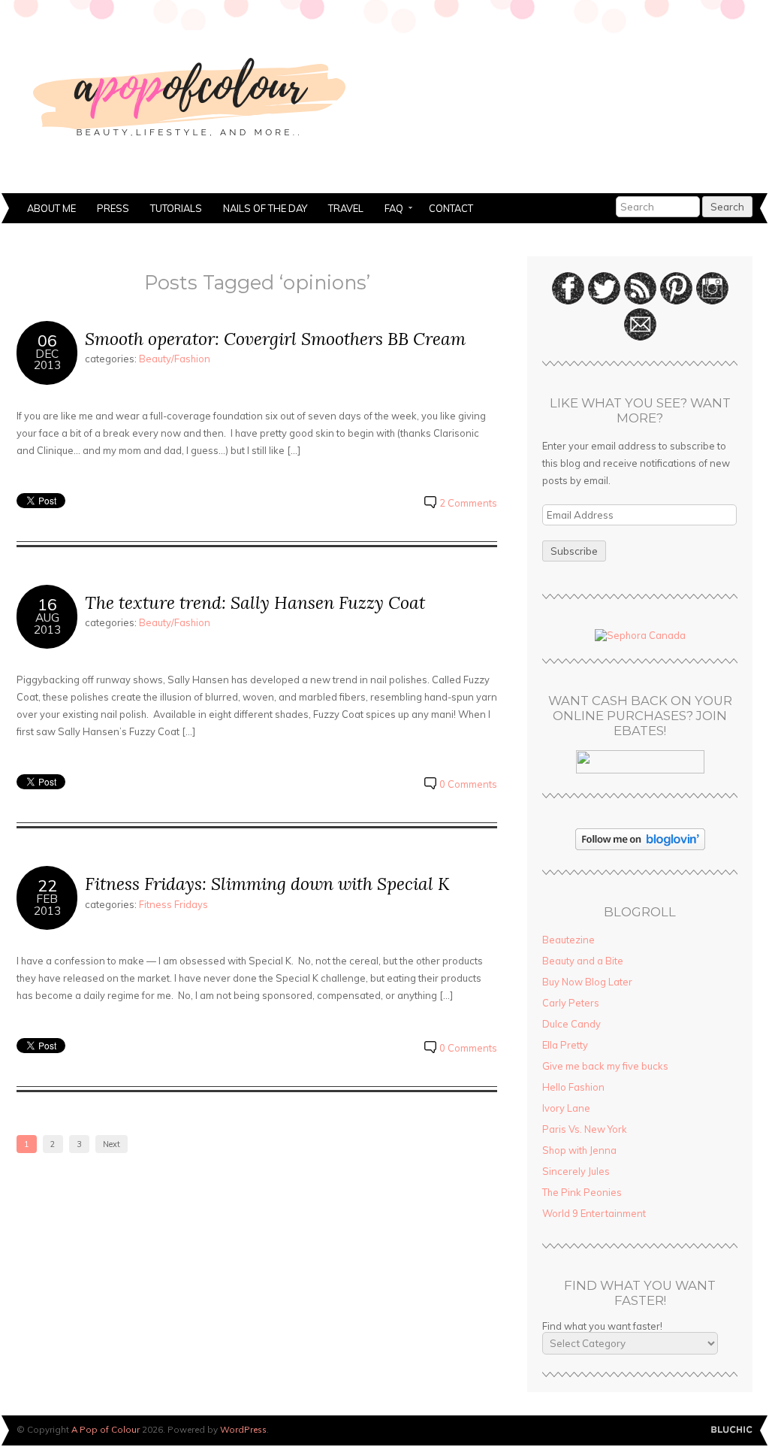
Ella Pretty (565, 1045)
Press (113, 208)
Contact (451, 208)
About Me (51, 208)
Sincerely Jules (576, 1171)
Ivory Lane (566, 1108)
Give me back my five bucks (605, 1066)
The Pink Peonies (582, 1192)
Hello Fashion (573, 1087)
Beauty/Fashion (174, 359)
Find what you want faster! (602, 1326)
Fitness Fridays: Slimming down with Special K (267, 884)
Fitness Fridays (173, 904)
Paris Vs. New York (584, 1129)
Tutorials (176, 208)
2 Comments (468, 503)
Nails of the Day (265, 208)
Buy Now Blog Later (587, 982)
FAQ (388, 209)
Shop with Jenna (579, 1150)
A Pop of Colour (105, 1429)
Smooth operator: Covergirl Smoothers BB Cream (275, 339)
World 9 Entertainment (594, 1213)
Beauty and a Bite (582, 961)
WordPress (243, 1429)
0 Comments (468, 784)
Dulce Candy (571, 1024)
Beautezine (568, 940)
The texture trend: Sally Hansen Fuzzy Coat (255, 602)
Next (111, 1144)
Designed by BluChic (731, 1430)
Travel (345, 208)
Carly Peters (570, 1003)
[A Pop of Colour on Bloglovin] (640, 846)
